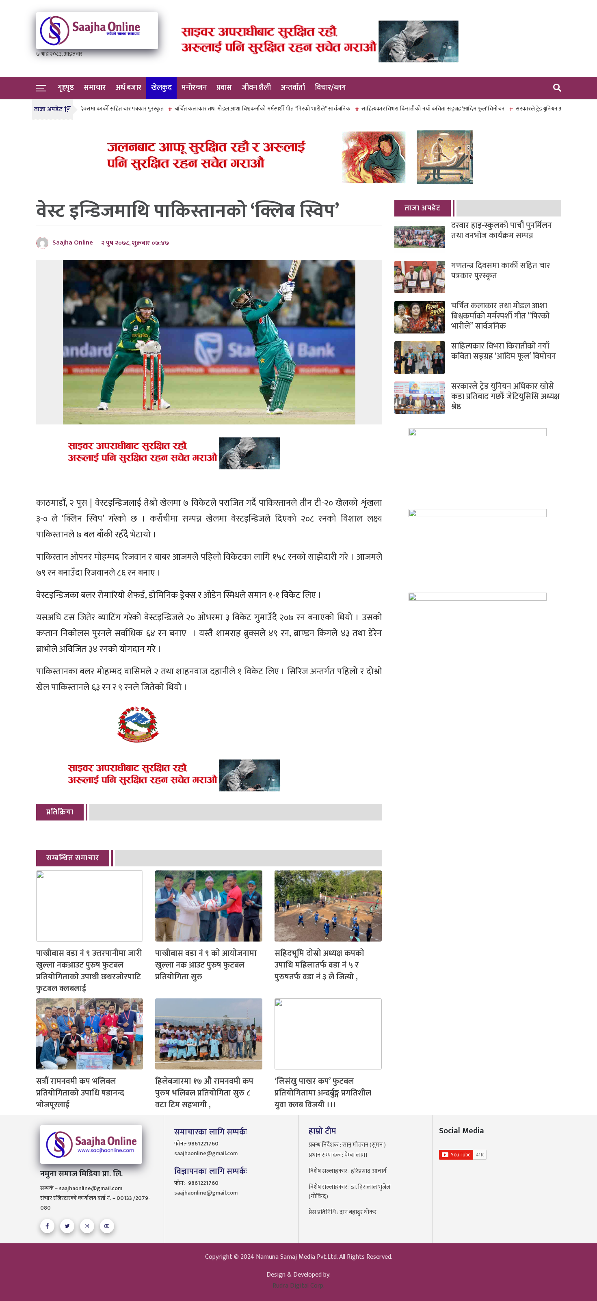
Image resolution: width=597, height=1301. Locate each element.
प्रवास (224, 88)
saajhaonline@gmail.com (206, 1153)
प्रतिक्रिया (60, 812)
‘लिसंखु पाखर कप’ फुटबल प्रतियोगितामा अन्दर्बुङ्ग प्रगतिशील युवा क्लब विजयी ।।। (323, 1093)
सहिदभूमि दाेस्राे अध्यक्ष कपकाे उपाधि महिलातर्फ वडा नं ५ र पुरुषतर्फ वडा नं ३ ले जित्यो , (319, 965)
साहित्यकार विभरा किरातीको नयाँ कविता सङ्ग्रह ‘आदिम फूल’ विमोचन (400, 108)
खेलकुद (161, 88)
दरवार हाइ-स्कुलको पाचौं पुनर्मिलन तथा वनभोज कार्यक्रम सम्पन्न (501, 231)
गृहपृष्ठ (66, 88)
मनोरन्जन (194, 88)
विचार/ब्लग (330, 88)
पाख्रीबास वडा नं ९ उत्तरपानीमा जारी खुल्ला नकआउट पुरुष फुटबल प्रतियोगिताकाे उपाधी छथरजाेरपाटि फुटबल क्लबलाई (89, 971)
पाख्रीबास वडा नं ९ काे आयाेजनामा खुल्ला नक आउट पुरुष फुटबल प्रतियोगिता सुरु (206, 965)
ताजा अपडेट (422, 208)
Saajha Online (72, 242)
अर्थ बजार (128, 88)
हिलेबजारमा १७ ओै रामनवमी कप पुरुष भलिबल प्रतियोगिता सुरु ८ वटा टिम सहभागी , (204, 1093)
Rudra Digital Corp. (298, 1285)
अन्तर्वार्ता (293, 88)
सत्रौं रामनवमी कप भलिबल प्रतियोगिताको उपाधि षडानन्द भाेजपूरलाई (80, 1093)
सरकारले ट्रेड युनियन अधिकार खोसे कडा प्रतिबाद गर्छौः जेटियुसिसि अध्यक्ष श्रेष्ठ (505, 396)
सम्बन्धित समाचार (72, 858)
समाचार (95, 88)
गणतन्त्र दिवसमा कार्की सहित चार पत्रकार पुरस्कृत (500, 271)
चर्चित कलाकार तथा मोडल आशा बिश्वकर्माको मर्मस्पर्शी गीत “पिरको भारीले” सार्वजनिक (230, 108)
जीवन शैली (256, 88)
